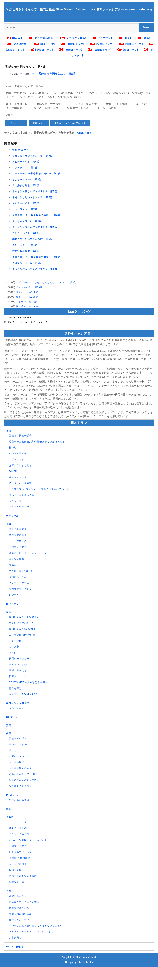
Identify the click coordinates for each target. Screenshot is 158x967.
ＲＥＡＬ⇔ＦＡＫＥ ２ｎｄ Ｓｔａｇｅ (31, 931)
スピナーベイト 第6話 (25, 233)
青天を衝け (15, 688)
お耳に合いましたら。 (21, 465)
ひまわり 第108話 (27, 292)
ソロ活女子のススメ (20, 786)
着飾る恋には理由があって (24, 913)
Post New (12, 795)
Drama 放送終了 (16, 946)
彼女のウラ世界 (18, 828)
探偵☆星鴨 (15, 870)
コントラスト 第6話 (25, 245)
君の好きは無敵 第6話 (25, 185)
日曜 (8, 612)
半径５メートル (18, 744)
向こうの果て (16, 762)
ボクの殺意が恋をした (21, 622)
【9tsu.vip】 (16, 123)
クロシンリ (15, 501)
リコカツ (14, 750)
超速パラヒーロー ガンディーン (28, 553)
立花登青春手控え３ (20, 588)
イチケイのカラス (19, 834)
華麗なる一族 (16, 882)
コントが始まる (18, 541)
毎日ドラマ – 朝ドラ (18, 703)
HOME (14, 73)
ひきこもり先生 (18, 529)
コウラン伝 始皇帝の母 (22, 634)
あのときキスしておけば (23, 774)
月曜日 (10, 817)
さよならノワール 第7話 (27, 179)
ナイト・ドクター (19, 822)
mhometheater (85, 962)
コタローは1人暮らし (21, 571)
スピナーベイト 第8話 (25, 161)
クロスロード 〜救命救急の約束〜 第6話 (36, 215)
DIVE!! (13, 471)
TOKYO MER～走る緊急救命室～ (28, 682)
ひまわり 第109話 (27, 297)
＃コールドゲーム (19, 583)
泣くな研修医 (16, 559)
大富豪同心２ (16, 937)
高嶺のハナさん (18, 577)
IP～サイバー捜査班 (20, 483)
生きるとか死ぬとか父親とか (25, 780)
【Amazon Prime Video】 (70, 123)
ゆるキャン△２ (18, 477)
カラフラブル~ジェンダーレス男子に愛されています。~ (41, 489)
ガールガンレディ (19, 919)
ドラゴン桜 (15, 640)
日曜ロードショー (19, 658)
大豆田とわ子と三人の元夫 (24, 902)
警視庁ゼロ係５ (18, 738)
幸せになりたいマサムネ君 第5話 (32, 239)
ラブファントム (18, 459)
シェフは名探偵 (18, 864)
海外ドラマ (12, 603)
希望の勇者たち (18, 670)
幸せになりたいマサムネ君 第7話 (32, 155)
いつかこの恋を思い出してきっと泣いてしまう (35, 925)
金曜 (8, 733)
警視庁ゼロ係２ (18, 535)
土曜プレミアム (18, 547)
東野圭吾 (14, 594)
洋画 (8, 725)
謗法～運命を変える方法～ (24, 876)
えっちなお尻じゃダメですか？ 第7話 (34, 191)
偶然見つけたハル (19, 907)
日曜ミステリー (18, 676)
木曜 (8, 430)
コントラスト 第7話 (25, 209)
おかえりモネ (16, 708)
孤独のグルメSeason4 (22, 628)
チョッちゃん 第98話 (29, 287)
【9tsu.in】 (39, 123)
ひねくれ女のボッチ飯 (21, 495)
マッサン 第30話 (26, 301)
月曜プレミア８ (18, 846)
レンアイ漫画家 (18, 453)
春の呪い (14, 565)
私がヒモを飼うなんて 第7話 (25, 66)
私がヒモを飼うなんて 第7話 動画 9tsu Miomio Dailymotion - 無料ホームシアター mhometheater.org (79, 9)
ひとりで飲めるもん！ (21, 768)
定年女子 (14, 646)
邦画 (8, 809)
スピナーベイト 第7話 (25, 203)
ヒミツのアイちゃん (20, 852)
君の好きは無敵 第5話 (25, 251)
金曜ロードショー (19, 756)
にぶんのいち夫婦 (19, 800)
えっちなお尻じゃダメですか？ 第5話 (34, 269)
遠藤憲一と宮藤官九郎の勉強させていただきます (37, 441)
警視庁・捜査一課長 (20, 435)
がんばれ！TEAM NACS (23, 694)
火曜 (27, 73)
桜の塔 (13, 447)
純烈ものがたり (18, 896)
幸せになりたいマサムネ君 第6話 (32, 197)
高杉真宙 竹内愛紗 (19, 858)
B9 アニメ (12, 717)
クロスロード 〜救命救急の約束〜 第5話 (36, 257)
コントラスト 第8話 (25, 167)
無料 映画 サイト (22, 149)
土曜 (8, 524)
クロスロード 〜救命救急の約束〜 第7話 (36, 173)
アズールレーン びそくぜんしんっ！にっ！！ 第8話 (46, 282)
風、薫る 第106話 (27, 306)
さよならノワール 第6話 (27, 221)
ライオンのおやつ (19, 664)
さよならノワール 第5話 (27, 263)
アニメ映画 (12, 516)
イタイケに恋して (19, 507)
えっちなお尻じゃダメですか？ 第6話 (34, 227)
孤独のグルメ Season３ (24, 617)
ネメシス (14, 652)
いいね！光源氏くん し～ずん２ (28, 840)
